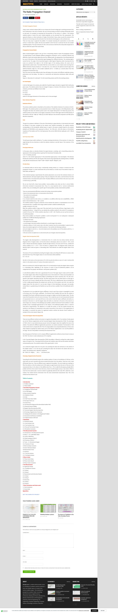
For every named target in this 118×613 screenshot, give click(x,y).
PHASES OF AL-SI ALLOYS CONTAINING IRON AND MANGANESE (29, 516)
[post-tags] (92, 39)
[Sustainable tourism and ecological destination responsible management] (80, 42)
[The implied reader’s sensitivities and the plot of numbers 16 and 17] (80, 66)
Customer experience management (86, 598)
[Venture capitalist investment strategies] (51, 591)
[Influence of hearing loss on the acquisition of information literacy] (80, 75)
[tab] (78, 39)
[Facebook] (86, 1)
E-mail (24, 556)
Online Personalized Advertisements (85, 592)
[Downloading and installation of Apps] (80, 101)
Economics (59, 4)
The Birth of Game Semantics (88, 107)
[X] (89, 1)
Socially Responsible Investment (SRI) (60, 585)
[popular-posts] (78, 39)
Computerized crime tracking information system (88, 53)
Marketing (76, 581)
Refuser (102, 610)
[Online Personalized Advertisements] (76, 591)
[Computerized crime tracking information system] (80, 51)
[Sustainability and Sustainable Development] (51, 598)
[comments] (88, 39)
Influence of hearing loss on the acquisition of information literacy (89, 76)
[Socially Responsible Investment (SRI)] (51, 585)
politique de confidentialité (84, 610)
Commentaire (26, 532)
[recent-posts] (83, 39)
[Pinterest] (91, 1)
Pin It (38, 17)
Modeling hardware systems (47, 514)
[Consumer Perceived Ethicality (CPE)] (76, 585)
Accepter (94, 610)
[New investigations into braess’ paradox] (80, 59)
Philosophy (66, 4)
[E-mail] (94, 1)
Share (26, 17)
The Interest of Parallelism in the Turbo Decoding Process (66, 515)
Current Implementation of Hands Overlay (89, 90)
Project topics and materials (30, 14)
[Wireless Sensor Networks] (80, 95)
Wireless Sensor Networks (88, 96)
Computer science (75, 4)
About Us (36, 1)
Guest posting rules (51, 1)
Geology (46, 4)
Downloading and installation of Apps (88, 102)
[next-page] (79, 119)
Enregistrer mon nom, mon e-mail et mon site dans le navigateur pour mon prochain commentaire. (47, 568)
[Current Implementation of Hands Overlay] (80, 89)
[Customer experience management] (76, 598)
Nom (24, 550)
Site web (25, 561)
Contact (31, 1)
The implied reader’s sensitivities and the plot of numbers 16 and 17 (89, 68)
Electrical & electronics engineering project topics (34, 9)
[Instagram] (93, 1)
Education (52, 4)
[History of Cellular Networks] (80, 113)
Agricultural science (87, 4)
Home (41, 4)
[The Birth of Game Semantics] (80, 107)
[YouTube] (88, 1)
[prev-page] (77, 119)
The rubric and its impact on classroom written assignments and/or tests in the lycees (85, 25)
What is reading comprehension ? (83, 29)
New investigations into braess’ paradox (89, 60)
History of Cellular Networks (88, 113)
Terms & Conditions (43, 1)
